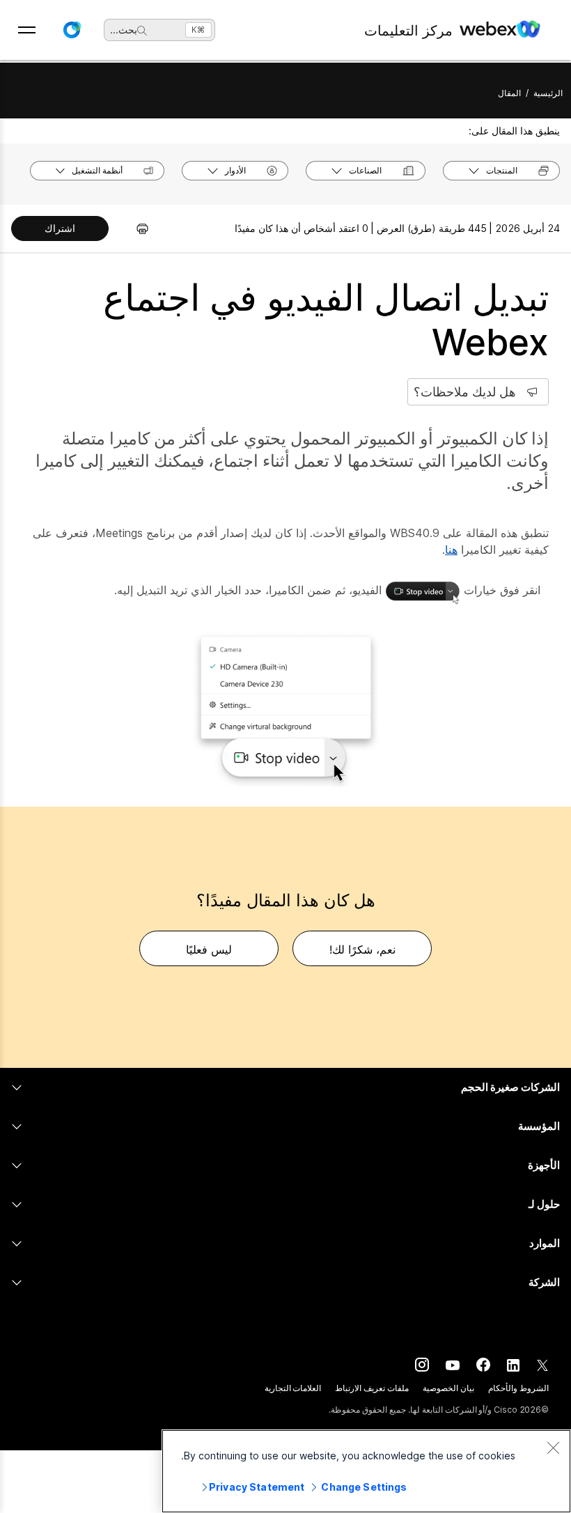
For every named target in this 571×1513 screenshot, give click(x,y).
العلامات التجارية (293, 1388)
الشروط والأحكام (518, 1388)
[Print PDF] (135, 228)
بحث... (123, 30)
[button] (72, 30)
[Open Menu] (27, 30)
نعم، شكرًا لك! (362, 949)
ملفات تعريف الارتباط (372, 1388)
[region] (366, 1471)
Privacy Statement (256, 1487)
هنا (451, 550)
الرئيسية (548, 93)
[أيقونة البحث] (142, 31)
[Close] (553, 1447)
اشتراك (60, 228)
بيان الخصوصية (448, 1388)
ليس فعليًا (209, 949)
